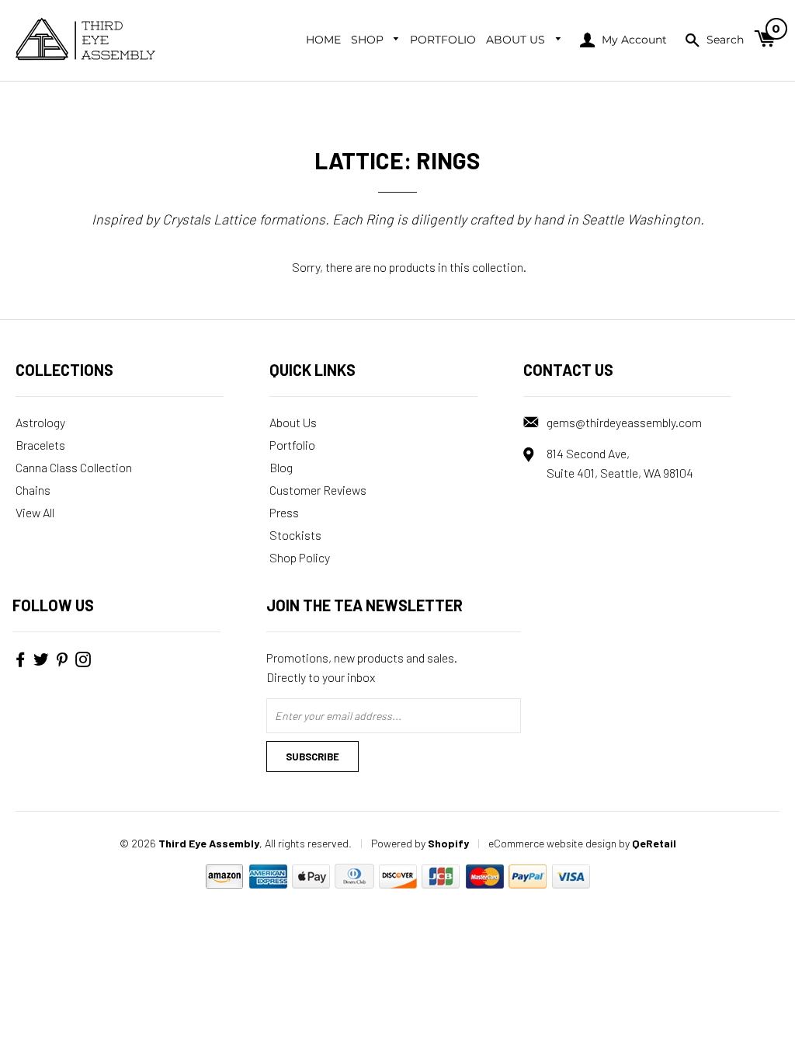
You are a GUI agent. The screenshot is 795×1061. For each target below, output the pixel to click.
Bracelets (40, 444)
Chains (33, 489)
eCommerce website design (552, 843)
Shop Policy (299, 557)
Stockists (295, 534)
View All (35, 512)
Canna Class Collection (74, 467)
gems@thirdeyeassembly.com (624, 422)
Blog (281, 467)
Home (323, 40)
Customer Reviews (317, 489)
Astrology (40, 422)
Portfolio (443, 40)
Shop (369, 40)
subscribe (312, 756)
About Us (517, 40)
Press (284, 512)
